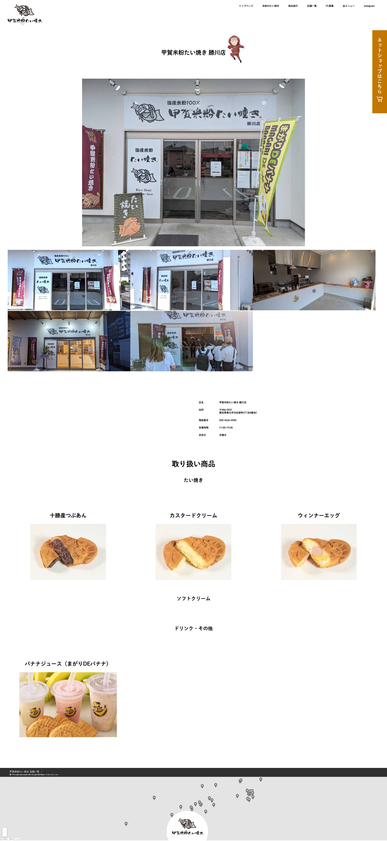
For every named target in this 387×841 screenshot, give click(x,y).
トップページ (246, 6)
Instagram (369, 6)
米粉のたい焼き (270, 6)
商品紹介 (293, 6)
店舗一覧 (312, 6)
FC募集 (330, 6)
